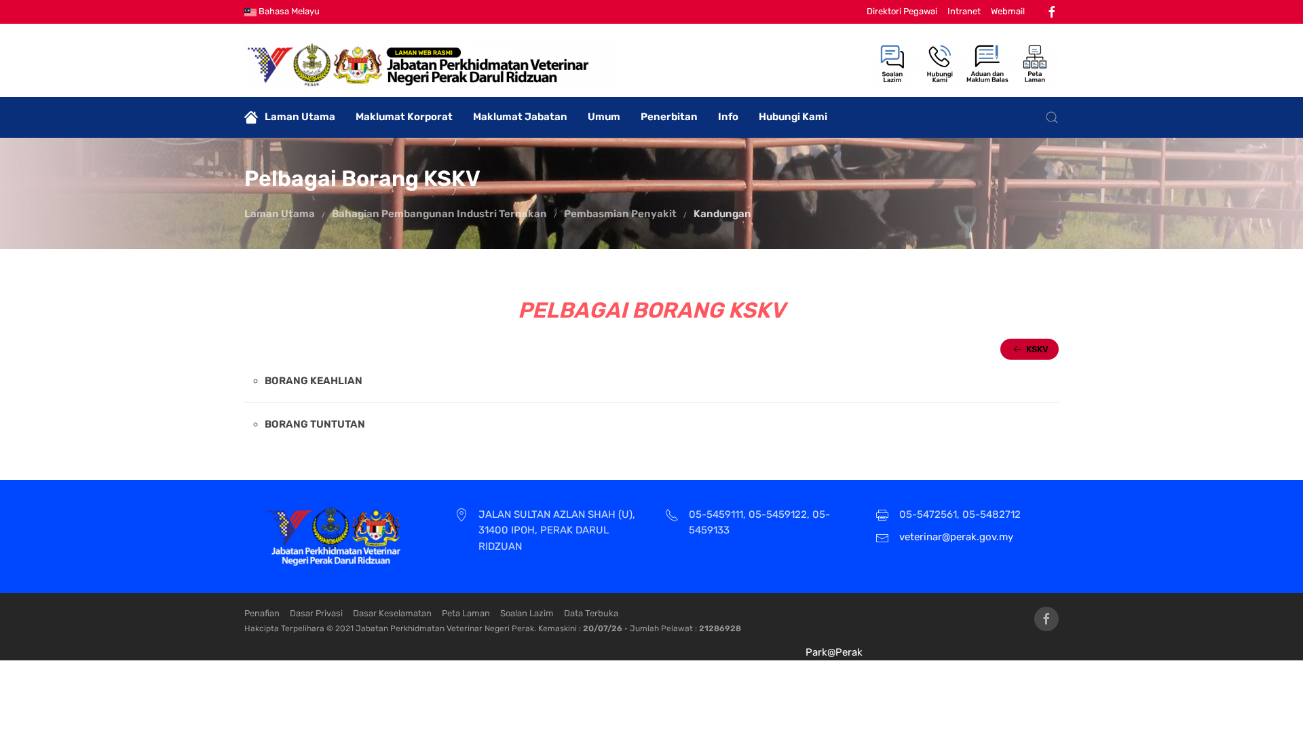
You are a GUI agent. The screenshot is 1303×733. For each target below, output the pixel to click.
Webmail (1008, 11)
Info (728, 117)
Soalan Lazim (527, 613)
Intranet (964, 11)
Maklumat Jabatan (520, 117)
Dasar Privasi (316, 613)
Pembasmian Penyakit (620, 214)
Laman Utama (300, 117)
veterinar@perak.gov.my (956, 537)
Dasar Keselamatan (392, 613)
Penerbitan (669, 117)
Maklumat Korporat (404, 117)
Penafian (262, 613)
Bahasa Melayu (288, 11)
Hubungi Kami (793, 117)
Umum (604, 117)
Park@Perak (834, 652)
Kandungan (722, 214)
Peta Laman (466, 613)
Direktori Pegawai (902, 11)
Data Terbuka (591, 613)
